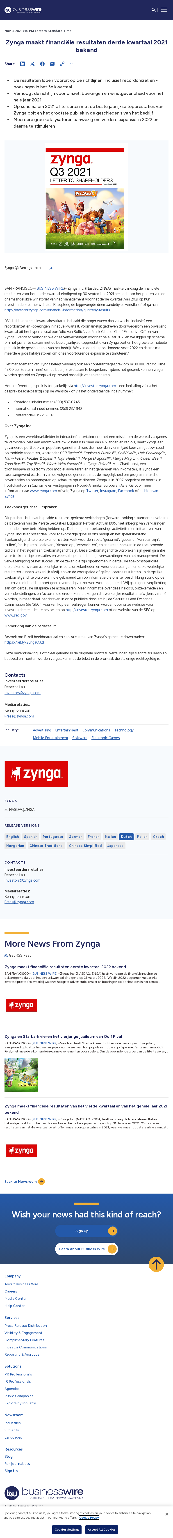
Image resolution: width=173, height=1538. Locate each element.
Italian (110, 837)
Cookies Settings (67, 1529)
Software (79, 738)
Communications (96, 730)
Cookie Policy (89, 1517)
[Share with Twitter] (32, 63)
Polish (142, 837)
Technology (124, 730)
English (12, 837)
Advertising (42, 730)
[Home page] (23, 10)
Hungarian (15, 846)
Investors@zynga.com (23, 692)
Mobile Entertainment (50, 738)
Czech (158, 837)
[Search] (154, 10)
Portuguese (53, 837)
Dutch (126, 837)
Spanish (30, 837)
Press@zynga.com (19, 716)
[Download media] (51, 268)
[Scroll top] (156, 1264)
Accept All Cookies (101, 1529)
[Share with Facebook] (42, 63)
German (75, 837)
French (94, 837)
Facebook (126, 490)
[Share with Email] (52, 63)
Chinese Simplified (85, 846)
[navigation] (163, 9)
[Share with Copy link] (62, 63)
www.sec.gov (16, 615)
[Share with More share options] (72, 63)
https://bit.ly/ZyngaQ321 (24, 642)
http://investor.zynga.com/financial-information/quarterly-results (57, 310)
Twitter (92, 490)
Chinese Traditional (47, 846)
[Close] (167, 1514)
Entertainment (66, 730)
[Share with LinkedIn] (22, 63)
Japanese (115, 846)
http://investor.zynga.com (95, 385)
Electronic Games (105, 738)
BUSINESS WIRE (50, 288)
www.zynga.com (43, 490)
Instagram (108, 490)
